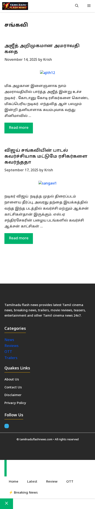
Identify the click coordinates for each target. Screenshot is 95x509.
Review (51, 482)
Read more (18, 127)
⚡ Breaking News (23, 493)
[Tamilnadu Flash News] (15, 6)
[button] (77, 6)
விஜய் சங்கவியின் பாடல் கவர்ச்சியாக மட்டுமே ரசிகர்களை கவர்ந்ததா (45, 156)
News (9, 340)
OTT (8, 352)
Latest (32, 482)
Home (13, 482)
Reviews (11, 346)
